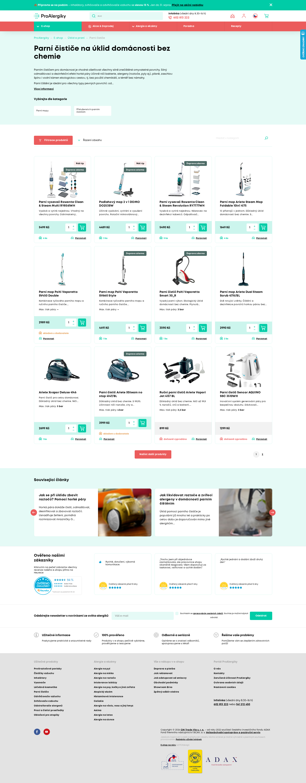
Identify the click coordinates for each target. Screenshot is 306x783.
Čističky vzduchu (44, 673)
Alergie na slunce (104, 720)
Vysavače (40, 683)
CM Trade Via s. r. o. (192, 730)
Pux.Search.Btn (94, 16)
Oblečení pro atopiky (46, 715)
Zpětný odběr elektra (166, 692)
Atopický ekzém (103, 692)
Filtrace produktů (56, 140)
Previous (34, 512)
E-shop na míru (168, 745)
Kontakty (219, 673)
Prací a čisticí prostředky (49, 710)
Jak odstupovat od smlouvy (170, 678)
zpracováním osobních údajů (208, 613)
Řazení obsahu (92, 140)
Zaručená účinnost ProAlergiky (232, 678)
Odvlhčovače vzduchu (47, 697)
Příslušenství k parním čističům (88, 111)
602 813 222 (181, 17)
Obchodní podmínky (166, 683)
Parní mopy (42, 111)
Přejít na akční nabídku (187, 5)
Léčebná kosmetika (45, 687)
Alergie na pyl (102, 669)
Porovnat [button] (80, 238)
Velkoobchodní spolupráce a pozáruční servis (233, 733)
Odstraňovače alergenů (48, 706)
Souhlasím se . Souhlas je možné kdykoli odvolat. (214, 615)
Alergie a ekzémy (146, 26)
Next (272, 512)
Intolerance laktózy (105, 683)
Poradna (188, 26)
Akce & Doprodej (103, 26)
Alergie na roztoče (105, 678)
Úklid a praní (76, 38)
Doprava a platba (164, 669)
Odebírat (261, 616)
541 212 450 (243, 704)
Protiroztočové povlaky (48, 669)
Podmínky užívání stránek (189, 739)
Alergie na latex (103, 715)
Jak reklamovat (163, 673)
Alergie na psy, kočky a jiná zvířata (114, 687)
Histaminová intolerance (108, 697)
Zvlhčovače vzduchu (46, 701)
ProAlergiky (41, 38)
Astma (98, 710)
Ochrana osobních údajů (228, 683)
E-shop (45, 26)
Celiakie (99, 701)
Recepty (236, 26)
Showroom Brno (163, 687)
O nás (217, 669)
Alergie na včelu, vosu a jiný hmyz (113, 706)
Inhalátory (40, 678)
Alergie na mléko (104, 673)
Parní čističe (41, 692)
